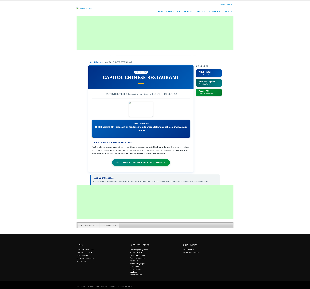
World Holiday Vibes (137, 258)
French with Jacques (137, 263)
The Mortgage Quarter (139, 250)
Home (160, 12)
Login (229, 5)
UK (91, 62)
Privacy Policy (188, 249)
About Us (228, 12)
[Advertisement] (149, 33)
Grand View (134, 266)
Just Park (133, 272)
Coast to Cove (135, 269)
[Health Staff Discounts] (85, 8)
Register (222, 5)
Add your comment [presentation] (88, 225)
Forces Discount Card (85, 249)
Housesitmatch (136, 252)
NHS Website (82, 261)
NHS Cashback (82, 255)
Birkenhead (98, 62)
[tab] (89, 225)
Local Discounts (173, 12)
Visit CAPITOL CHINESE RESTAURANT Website (140, 162)
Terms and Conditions (191, 252)
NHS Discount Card (84, 252)
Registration (214, 12)
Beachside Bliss (136, 275)
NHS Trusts (188, 12)
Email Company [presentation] (110, 225)
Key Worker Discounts (85, 258)
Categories (200, 12)
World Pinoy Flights (137, 255)
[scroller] (306, 286)
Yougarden (134, 261)
